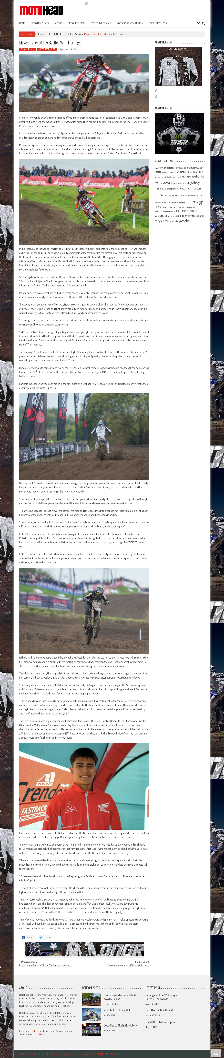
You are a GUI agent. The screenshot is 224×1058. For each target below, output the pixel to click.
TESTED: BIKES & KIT (101, 23)
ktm (158, 195)
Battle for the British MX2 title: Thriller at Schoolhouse (45, 965)
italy (177, 183)
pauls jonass (189, 207)
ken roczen (194, 188)
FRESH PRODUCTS (158, 23)
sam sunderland (175, 211)
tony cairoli (162, 221)
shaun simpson (189, 210)
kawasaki (182, 188)
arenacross (193, 167)
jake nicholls (184, 182)
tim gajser (181, 215)
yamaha (184, 220)
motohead (188, 203)
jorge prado (171, 188)
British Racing (74, 34)
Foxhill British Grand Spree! (160, 1022)
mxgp (198, 202)
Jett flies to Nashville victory (120, 1025)
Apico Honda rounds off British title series (128, 965)
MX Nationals (161, 207)
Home (22, 23)
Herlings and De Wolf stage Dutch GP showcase (161, 997)
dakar (190, 172)
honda (200, 176)
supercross (162, 215)
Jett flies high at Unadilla (159, 1010)
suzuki (172, 215)
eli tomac (160, 176)
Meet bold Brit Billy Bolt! (117, 1010)
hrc (156, 182)
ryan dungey (165, 211)
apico (183, 167)
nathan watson (178, 207)
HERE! (34, 1030)
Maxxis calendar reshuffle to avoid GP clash (120, 997)
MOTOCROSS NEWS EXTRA (130, 23)
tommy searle (195, 215)
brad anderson (168, 171)
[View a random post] (198, 23)
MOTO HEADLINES (40, 23)
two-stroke (173, 221)
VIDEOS (58, 23)
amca (178, 167)
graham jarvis (176, 177)
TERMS (41, 1034)
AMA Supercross (167, 167)
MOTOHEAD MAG (76, 23)
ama (156, 167)
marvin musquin (169, 195)
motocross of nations (177, 202)
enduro (168, 176)
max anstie (183, 195)
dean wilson (198, 171)
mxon (170, 207)
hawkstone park (189, 176)
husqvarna (166, 182)
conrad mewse (180, 171)
